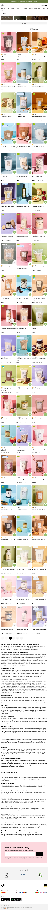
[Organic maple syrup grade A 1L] (39, 76)
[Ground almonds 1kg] (24, 106)
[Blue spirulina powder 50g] (8, 620)
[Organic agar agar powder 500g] (24, 469)
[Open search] (33, 5)
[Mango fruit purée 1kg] (24, 46)
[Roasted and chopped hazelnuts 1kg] (39, 590)
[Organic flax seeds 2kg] (24, 258)
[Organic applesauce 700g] (39, 197)
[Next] (47, 8)
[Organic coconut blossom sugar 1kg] (24, 136)
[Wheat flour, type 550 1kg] (8, 106)
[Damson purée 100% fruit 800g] (39, 349)
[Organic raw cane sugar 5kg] (39, 258)
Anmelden (39, 854)
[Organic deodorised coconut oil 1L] (8, 319)
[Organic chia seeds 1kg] (8, 46)
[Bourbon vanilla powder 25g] (39, 167)
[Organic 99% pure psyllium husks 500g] (24, 559)
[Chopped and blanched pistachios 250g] (39, 620)
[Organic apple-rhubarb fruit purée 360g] (8, 439)
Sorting (31, 28)
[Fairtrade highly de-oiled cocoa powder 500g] (8, 379)
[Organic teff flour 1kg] (8, 409)
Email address (9, 854)
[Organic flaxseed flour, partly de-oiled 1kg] (24, 349)
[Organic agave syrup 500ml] (24, 590)
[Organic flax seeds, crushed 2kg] (8, 136)
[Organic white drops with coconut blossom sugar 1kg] (24, 439)
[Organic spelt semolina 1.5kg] (39, 439)
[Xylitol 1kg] (39, 319)
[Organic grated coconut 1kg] (39, 136)
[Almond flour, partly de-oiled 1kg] (39, 559)
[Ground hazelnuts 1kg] (39, 409)
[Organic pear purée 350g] (24, 529)
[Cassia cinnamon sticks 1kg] (39, 469)
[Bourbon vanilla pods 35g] (24, 620)
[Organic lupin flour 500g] (8, 590)
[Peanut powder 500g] (8, 349)
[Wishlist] (37, 5)
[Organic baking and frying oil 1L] (24, 197)
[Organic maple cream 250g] (24, 409)
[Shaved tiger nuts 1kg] (8, 258)
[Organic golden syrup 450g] (8, 499)
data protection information (21, 858)
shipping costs (11, 907)
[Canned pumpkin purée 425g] (39, 46)
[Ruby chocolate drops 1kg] (8, 469)
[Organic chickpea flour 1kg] (24, 227)
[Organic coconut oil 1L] (24, 76)
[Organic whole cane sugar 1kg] (39, 499)
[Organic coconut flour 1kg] (24, 167)
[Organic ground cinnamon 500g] (39, 106)
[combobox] (37, 29)
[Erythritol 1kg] (8, 167)
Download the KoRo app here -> (31, 1)
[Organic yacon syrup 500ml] (8, 227)
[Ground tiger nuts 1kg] (24, 319)
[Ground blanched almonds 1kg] (8, 197)
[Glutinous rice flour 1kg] (24, 499)
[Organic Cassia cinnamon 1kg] (39, 529)
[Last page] (21, 638)
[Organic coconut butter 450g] (39, 227)
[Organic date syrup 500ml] (24, 289)
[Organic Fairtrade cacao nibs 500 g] (39, 289)
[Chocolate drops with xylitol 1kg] (8, 529)
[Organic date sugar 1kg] (8, 289)
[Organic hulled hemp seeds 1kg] (8, 76)
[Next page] (17, 638)
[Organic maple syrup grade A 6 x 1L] (8, 559)
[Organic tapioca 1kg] (39, 379)
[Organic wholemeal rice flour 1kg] (24, 379)
